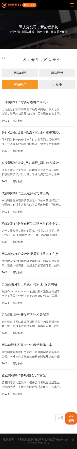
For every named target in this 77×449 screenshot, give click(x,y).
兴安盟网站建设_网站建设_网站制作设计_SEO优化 (31, 163)
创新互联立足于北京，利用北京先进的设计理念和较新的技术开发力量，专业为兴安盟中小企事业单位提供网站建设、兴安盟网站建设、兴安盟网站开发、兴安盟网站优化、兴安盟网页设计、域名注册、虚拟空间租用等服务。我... (31, 172)
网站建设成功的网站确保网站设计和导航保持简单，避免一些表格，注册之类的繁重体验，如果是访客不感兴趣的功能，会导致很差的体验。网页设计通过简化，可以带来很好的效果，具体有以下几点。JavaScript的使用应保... (31, 263)
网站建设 (20, 73)
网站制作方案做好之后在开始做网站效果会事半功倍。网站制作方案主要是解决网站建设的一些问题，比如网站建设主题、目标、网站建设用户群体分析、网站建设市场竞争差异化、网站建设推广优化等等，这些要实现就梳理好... (31, 354)
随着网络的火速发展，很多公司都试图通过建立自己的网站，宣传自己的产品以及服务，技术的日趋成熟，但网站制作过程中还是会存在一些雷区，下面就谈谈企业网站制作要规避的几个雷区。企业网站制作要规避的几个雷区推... (31, 385)
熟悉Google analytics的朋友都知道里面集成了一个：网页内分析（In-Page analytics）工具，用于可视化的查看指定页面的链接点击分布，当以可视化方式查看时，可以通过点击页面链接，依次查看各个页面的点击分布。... (31, 294)
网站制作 (20, 84)
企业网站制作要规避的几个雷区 (24, 375)
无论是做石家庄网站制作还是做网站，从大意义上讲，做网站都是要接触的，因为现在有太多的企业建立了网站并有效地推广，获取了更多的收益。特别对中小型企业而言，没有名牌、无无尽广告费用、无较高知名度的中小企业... (31, 112)
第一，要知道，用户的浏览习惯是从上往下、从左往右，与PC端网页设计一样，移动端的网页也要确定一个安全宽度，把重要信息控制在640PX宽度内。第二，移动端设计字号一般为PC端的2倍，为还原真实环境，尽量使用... (31, 233)
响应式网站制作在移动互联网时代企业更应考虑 (31, 223)
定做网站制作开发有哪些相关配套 (25, 314)
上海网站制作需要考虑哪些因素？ (25, 102)
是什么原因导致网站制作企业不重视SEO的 (31, 132)
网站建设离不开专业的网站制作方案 (27, 345)
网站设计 (57, 73)
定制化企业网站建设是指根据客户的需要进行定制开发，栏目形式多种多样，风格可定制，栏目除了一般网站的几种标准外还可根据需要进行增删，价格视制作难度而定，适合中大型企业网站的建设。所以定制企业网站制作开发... (31, 324)
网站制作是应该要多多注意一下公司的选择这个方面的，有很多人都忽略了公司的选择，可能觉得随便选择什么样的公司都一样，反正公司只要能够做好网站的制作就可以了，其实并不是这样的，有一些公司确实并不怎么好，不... (31, 203)
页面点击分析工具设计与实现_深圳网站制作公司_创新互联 (31, 284)
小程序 (57, 84)
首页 (61, 417)
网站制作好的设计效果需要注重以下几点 (30, 254)
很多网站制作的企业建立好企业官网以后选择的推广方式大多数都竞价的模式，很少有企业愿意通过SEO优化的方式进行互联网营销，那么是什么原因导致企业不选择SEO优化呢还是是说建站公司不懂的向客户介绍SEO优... (31, 142)
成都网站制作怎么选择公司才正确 (25, 193)
